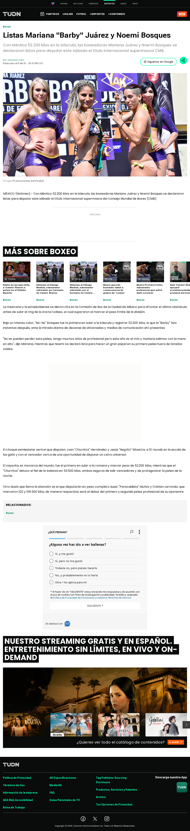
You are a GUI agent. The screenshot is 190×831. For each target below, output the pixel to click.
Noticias (78, 4)
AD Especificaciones (63, 777)
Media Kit (56, 785)
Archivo (101, 797)
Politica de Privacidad (17, 777)
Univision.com (16, 60)
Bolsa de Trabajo (14, 807)
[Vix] (182, 14)
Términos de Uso (14, 785)
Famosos (93, 4)
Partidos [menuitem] (52, 14)
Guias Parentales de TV (65, 800)
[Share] (183, 60)
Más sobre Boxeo (40, 251)
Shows (64, 4)
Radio (124, 4)
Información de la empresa (20, 792)
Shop (135, 4)
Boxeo (7, 26)
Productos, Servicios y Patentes (116, 789)
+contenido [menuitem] (116, 14)
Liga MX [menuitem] (68, 14)
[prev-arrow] (0, 724)
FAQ (52, 792)
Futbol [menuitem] (81, 14)
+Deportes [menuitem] (97, 14)
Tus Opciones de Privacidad (114, 804)
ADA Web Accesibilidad (18, 800)
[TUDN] (12, 14)
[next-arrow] (186, 724)
